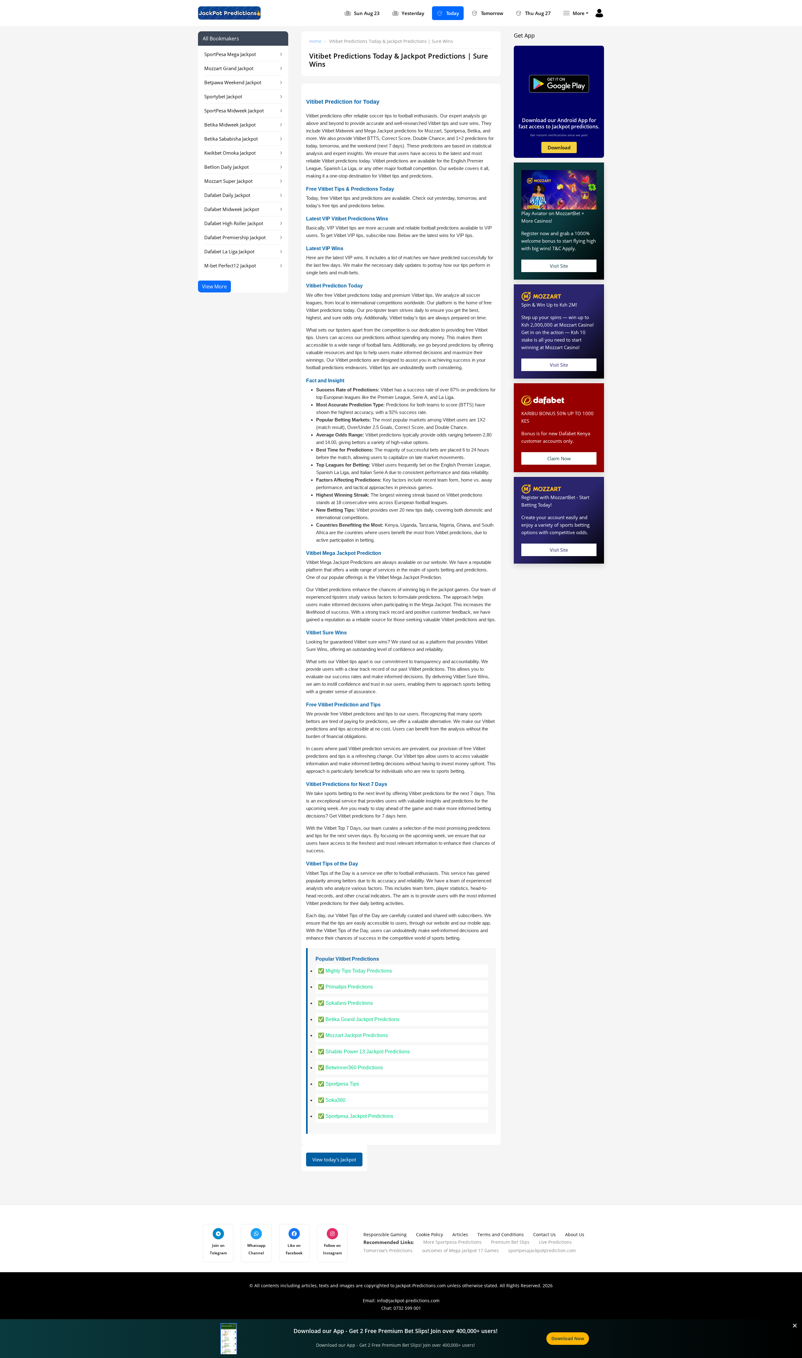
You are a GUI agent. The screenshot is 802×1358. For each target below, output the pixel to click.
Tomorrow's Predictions (388, 1250)
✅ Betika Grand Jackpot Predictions (358, 1019)
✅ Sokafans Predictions (345, 1003)
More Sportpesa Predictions (452, 1242)
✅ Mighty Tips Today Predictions (355, 970)
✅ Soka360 (332, 1100)
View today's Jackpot (334, 1159)
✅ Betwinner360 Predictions (350, 1067)
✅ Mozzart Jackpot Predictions (353, 1035)
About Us (574, 1234)
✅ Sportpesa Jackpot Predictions (355, 1116)
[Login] (599, 13)
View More (214, 286)
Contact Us (544, 1234)
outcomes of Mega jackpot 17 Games (460, 1250)
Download (559, 147)
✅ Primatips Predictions (345, 986)
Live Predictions (555, 1242)
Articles (460, 1234)
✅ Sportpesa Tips (338, 1084)
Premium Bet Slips (510, 1242)
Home (315, 41)
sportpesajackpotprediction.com (542, 1250)
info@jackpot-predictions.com (408, 1301)
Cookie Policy (429, 1234)
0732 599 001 (407, 1308)
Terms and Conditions (500, 1234)
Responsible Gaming (385, 1234)
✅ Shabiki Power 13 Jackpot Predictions (364, 1051)
